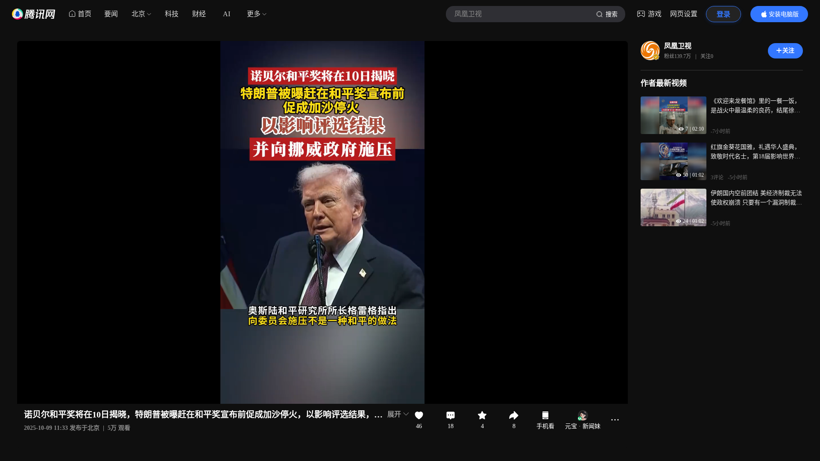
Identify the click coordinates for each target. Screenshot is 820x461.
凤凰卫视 (677, 46)
